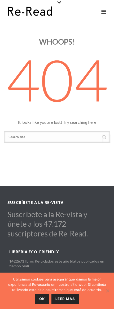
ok (42, 299)
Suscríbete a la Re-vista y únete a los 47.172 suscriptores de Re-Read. (47, 224)
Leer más (65, 299)
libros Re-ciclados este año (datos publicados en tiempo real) (56, 263)
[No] (107, 290)
